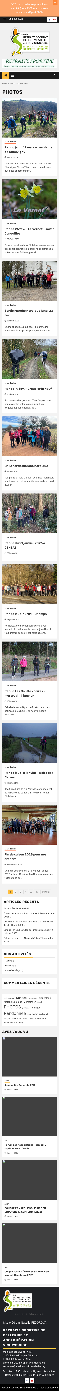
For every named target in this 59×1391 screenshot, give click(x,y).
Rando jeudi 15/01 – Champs (26, 614)
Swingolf (7, 1019)
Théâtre (32, 1018)
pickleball (25, 1008)
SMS (29, 1014)
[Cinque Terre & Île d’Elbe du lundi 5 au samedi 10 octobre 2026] (29, 1243)
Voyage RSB (8, 1022)
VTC (15, 1022)
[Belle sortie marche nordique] (29, 436)
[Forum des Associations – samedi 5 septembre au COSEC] (29, 1116)
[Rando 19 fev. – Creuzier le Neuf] (29, 359)
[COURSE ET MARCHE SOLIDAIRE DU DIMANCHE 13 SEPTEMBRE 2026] (29, 1180)
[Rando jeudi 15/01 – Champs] (29, 584)
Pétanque (35, 1008)
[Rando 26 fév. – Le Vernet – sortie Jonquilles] (29, 199)
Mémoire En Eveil (32, 1001)
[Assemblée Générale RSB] (29, 1057)
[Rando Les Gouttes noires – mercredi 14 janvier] (29, 661)
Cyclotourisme (9, 998)
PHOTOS (12, 1007)
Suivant (45, 892)
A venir (7, 960)
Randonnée (15, 1013)
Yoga (21, 1022)
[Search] (54, 75)
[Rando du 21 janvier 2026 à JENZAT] (29, 513)
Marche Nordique (13, 1001)
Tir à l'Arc (41, 1018)
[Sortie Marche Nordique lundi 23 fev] (29, 281)
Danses (21, 998)
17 (37, 892)
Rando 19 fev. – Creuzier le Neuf (28, 389)
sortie (35, 1014)
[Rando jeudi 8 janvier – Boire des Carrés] (29, 743)
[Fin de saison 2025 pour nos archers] (29, 825)
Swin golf (43, 1014)
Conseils (8, 965)
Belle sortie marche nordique (26, 466)
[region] (29, 1365)
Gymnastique (33, 998)
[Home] (5, 75)
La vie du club (10, 142)
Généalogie (45, 998)
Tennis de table (19, 1018)
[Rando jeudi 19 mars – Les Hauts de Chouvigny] (29, 118)
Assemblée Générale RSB (16, 908)
